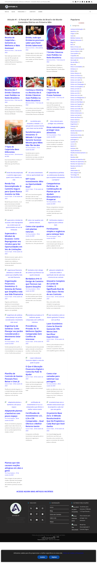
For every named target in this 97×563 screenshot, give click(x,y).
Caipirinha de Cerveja (76, 49)
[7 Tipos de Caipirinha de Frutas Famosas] (56, 86)
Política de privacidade (38, 533)
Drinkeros (73, 69)
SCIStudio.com (49, 535)
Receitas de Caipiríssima (77, 161)
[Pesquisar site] (90, 12)
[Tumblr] (31, 517)
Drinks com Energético (77, 86)
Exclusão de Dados (60, 533)
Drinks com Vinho (76, 106)
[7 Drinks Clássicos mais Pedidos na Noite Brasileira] (56, 48)
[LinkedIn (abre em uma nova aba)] (82, 2)
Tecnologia (74, 175)
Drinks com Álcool (76, 75)
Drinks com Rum (75, 100)
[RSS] (42, 517)
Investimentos (75, 137)
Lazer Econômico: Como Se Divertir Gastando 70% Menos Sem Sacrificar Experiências (55, 330)
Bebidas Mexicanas (76, 40)
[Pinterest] (36, 512)
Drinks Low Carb (75, 115)
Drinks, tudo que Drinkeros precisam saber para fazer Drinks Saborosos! (35, 41)
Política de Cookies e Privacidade (73, 553)
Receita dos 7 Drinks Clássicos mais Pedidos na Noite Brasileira (12, 94)
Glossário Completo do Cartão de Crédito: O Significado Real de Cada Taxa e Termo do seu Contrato (56, 288)
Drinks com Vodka (76, 108)
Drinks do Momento (76, 113)
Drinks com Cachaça (76, 78)
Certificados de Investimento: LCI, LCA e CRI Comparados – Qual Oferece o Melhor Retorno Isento (35, 418)
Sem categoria (75, 172)
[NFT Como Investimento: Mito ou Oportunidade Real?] (35, 175)
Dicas (72, 64)
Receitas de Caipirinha (77, 159)
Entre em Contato (55, 512)
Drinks (72, 71)
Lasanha (73, 142)
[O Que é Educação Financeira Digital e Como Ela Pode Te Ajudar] (35, 363)
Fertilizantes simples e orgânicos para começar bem (56, 231)
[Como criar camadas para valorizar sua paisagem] (56, 360)
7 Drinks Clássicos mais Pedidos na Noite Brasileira (55, 55)
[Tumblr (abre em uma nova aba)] (85, 2)
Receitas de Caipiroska (77, 164)
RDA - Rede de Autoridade (52, 537)
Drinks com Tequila (76, 104)
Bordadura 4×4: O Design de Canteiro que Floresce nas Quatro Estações (34, 282)
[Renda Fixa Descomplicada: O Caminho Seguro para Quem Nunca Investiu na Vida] (14, 180)
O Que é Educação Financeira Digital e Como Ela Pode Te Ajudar (35, 370)
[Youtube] (36, 517)
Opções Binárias (75, 150)
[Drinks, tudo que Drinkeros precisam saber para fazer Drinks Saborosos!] (35, 34)
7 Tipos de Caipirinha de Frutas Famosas (54, 92)
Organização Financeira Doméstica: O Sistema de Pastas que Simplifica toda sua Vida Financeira (14, 288)
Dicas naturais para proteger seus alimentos (56, 130)
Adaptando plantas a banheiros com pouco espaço (13, 411)
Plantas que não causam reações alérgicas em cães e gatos (14, 464)
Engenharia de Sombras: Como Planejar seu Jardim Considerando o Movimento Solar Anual (14, 332)
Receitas (73, 157)
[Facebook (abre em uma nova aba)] (75, 2)
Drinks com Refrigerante (77, 97)
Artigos (73, 33)
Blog (72, 42)
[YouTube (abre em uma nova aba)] (89, 2)
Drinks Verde (74, 120)
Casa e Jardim (74, 53)
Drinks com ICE (75, 93)
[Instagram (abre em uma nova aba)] (80, 2)
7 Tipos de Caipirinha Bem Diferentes (12, 149)
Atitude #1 (40, 535)
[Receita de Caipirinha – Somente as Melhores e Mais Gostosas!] (14, 34)
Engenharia (74, 124)
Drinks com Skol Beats (77, 102)
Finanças (73, 126)
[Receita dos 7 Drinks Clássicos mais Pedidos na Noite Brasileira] (14, 86)
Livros (72, 144)
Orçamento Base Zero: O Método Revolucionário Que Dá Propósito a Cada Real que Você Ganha (56, 418)
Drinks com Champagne (77, 84)
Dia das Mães (74, 62)
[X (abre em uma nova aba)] (73, 2)
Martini (73, 146)
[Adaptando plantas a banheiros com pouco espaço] (14, 405)
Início (51, 505)
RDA (72, 155)
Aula (72, 36)
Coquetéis (73, 55)
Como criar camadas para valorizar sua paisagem (53, 368)
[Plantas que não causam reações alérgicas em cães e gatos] (14, 457)
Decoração (74, 60)
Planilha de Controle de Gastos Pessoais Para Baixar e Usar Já (13, 377)
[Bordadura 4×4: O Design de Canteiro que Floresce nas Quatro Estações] (35, 275)
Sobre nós (53, 516)
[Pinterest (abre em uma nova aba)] (78, 2)
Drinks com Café (75, 80)
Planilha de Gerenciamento (78, 153)
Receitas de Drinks (76, 166)
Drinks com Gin (75, 91)
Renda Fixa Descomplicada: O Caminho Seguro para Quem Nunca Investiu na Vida (13, 188)
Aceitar (42, 557)
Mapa (52, 520)
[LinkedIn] (31, 512)
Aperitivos (73, 31)
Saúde (72, 168)
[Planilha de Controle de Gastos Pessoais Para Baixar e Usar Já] (14, 370)
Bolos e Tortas (75, 47)
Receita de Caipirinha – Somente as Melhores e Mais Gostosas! (12, 42)
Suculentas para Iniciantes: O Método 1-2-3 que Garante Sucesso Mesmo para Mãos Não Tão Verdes (34, 138)
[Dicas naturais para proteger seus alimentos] (56, 123)
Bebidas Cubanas (75, 38)
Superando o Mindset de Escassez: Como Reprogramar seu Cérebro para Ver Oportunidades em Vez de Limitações (13, 241)
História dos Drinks (76, 135)
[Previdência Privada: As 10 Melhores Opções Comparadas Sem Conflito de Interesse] (35, 322)
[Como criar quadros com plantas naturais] (35, 222)
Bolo (72, 44)
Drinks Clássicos (75, 73)
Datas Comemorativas (77, 58)
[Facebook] (36, 506)
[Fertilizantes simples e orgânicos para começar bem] (56, 225)
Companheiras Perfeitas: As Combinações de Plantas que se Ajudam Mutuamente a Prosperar (54, 191)
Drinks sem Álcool (76, 117)
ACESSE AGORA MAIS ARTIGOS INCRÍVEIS (34, 489)
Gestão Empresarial (76, 131)
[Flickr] (42, 512)
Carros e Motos (75, 51)
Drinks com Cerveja (76, 82)
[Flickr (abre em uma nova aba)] (87, 2)
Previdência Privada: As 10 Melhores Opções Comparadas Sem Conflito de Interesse (34, 332)
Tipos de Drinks (75, 177)
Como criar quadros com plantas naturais (35, 229)
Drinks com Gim (75, 89)
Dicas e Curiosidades (76, 66)
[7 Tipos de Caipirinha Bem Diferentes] (14, 143)
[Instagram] (42, 506)
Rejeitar (54, 557)
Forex (72, 128)
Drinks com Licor (75, 95)
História (73, 133)
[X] (31, 506)
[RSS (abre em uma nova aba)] (91, 2)
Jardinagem (74, 139)
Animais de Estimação (77, 29)
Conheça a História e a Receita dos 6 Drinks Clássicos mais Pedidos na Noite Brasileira (34, 95)
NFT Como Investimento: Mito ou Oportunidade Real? (34, 183)
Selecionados (74, 170)
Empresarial (74, 122)
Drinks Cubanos (75, 111)
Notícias (73, 148)
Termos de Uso (49, 533)
